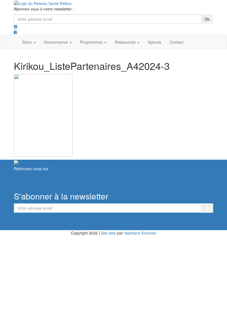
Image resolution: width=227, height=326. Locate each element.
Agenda (154, 42)
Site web (108, 233)
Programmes (92, 42)
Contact (176, 42)
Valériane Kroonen (140, 233)
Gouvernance (56, 42)
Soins (27, 42)
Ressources (126, 42)
